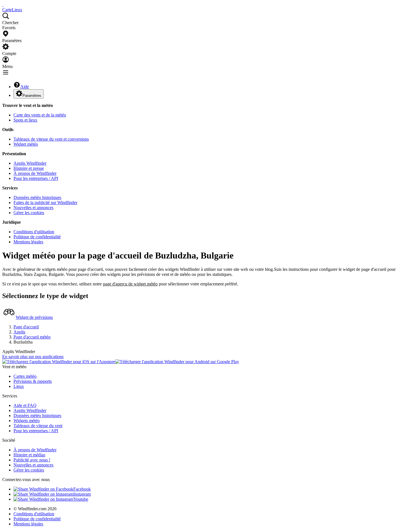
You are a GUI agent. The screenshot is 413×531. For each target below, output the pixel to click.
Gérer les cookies (28, 212)
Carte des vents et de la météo (39, 115)
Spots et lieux (25, 120)
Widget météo (25, 144)
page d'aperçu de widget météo (130, 283)
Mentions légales (28, 241)
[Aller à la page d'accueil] (2, 4)
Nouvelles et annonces (33, 207)
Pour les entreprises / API (35, 178)
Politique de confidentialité (37, 236)
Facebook (82, 489)
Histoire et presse (28, 168)
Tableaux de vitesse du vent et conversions (51, 139)
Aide (24, 86)
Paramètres (31, 95)
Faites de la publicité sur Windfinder (45, 202)
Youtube (80, 499)
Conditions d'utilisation (33, 231)
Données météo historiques (37, 197)
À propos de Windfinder (34, 173)
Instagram (82, 494)
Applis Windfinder (29, 163)
